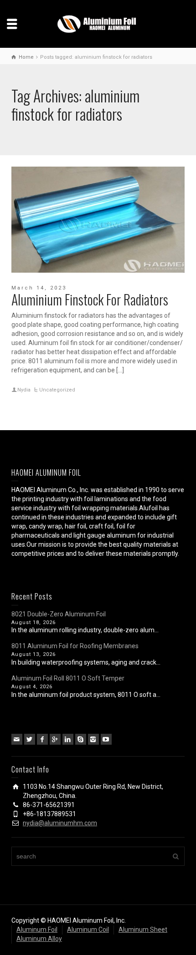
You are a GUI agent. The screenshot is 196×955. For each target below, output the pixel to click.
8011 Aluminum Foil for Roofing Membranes (75, 646)
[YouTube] (106, 739)
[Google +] (55, 739)
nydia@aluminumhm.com (60, 823)
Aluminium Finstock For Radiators (89, 299)
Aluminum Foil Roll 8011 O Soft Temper (67, 678)
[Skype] (80, 739)
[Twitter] (29, 739)
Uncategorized (57, 390)
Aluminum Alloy (39, 938)
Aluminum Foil (36, 929)
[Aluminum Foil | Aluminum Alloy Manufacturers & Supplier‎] (98, 23)
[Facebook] (42, 739)
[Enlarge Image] (98, 220)
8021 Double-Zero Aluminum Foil (58, 614)
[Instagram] (93, 739)
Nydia (24, 390)
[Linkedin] (67, 739)
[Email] (16, 739)
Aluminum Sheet (143, 929)
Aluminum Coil (88, 929)
